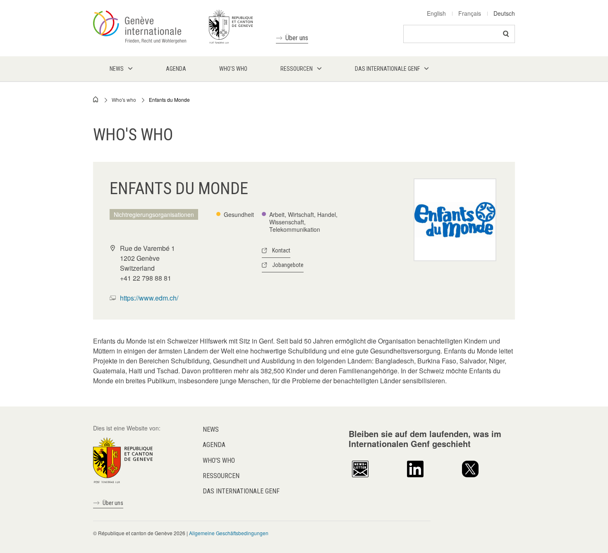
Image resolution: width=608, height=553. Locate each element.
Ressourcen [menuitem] (296, 68)
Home (96, 99)
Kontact (281, 250)
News (211, 429)
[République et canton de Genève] (123, 459)
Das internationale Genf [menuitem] (387, 68)
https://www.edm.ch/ (149, 298)
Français (469, 13)
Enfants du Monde (169, 99)
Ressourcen (221, 476)
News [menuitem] (117, 68)
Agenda (214, 445)
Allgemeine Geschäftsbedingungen (228, 532)
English (436, 13)
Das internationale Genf (241, 491)
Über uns (296, 38)
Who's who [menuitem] (233, 68)
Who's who (124, 99)
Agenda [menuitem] (176, 68)
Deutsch (504, 13)
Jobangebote (288, 265)
